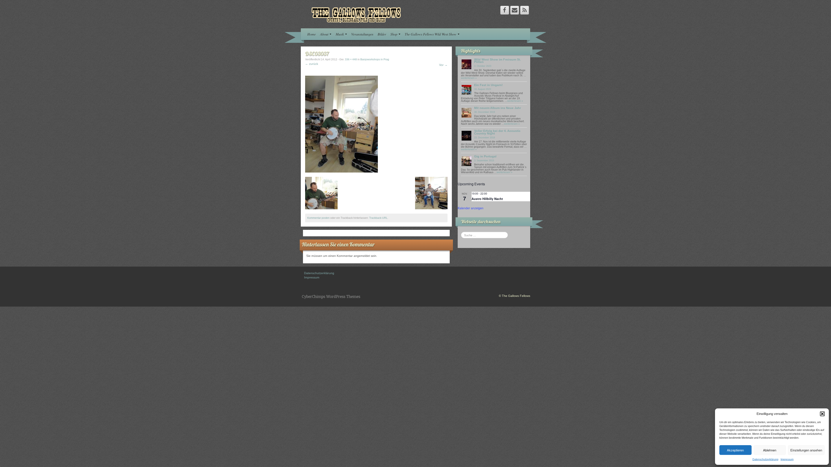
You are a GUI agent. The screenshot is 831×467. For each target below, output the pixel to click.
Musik (340, 34)
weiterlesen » (469, 78)
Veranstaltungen (362, 34)
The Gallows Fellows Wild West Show (431, 34)
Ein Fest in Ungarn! (488, 85)
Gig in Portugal (485, 156)
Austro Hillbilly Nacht (487, 199)
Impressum (787, 459)
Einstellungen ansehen (806, 450)
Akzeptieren (735, 450)
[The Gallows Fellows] (354, 14)
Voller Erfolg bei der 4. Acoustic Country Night (497, 132)
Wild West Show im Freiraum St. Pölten (497, 61)
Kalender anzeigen (470, 208)
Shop (394, 34)
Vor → (443, 65)
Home (311, 34)
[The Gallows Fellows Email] (514, 10)
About (324, 34)
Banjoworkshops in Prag (374, 59)
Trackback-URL (378, 217)
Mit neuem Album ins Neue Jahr (497, 108)
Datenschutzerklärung (765, 459)
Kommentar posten (318, 217)
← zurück (311, 64)
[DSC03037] (341, 124)
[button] (822, 414)
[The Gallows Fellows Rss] (524, 10)
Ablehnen (769, 450)
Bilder (382, 34)
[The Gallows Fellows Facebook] (504, 10)
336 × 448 (351, 59)
